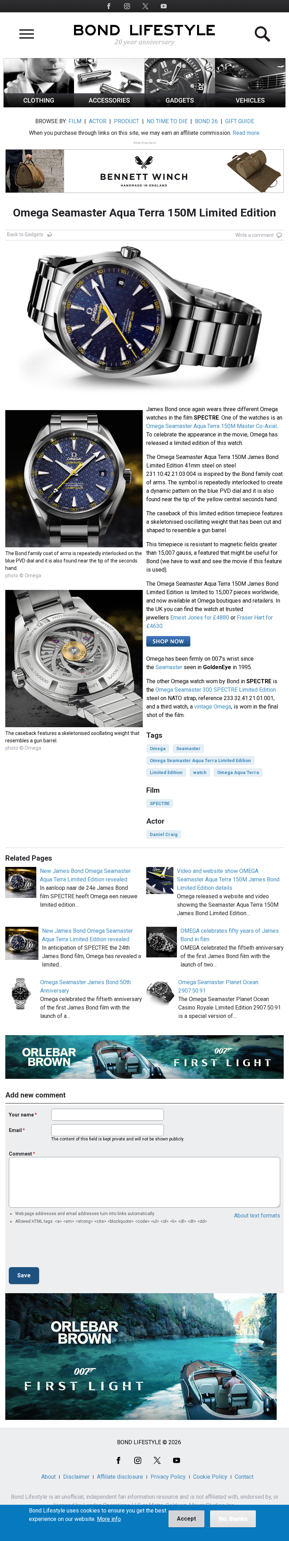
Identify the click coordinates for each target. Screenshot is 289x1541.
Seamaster (168, 667)
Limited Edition (166, 772)
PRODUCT (126, 121)
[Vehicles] (250, 105)
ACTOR (97, 121)
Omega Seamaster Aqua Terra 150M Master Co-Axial (211, 426)
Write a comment (254, 235)
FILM (74, 121)
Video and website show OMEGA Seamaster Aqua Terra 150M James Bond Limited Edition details (228, 879)
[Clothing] (39, 105)
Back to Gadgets (25, 234)
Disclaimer (76, 1476)
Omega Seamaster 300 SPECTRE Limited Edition (215, 689)
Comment (20, 1154)
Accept (186, 1518)
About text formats (257, 1215)
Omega (158, 748)
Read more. (246, 133)
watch (200, 772)
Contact (244, 1476)
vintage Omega (212, 706)
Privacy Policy (168, 1476)
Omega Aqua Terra (238, 772)
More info (109, 1519)
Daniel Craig (164, 834)
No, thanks (233, 1519)
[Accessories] (109, 105)
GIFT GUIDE (239, 121)
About (48, 1476)
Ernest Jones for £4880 (199, 617)
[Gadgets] (179, 105)
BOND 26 (206, 121)
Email (15, 1130)
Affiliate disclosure (120, 1476)
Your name (21, 1115)
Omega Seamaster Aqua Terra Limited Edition (200, 760)
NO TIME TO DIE (167, 121)
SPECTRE (160, 803)
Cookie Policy (210, 1476)
